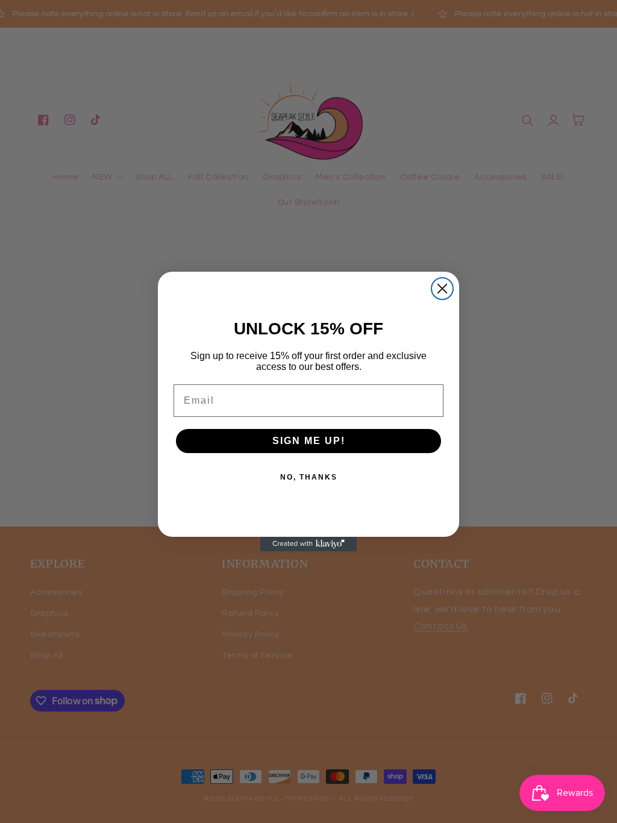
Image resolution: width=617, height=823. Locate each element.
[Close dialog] (442, 288)
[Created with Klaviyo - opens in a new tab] (308, 544)
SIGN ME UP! (308, 441)
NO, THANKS (308, 477)
